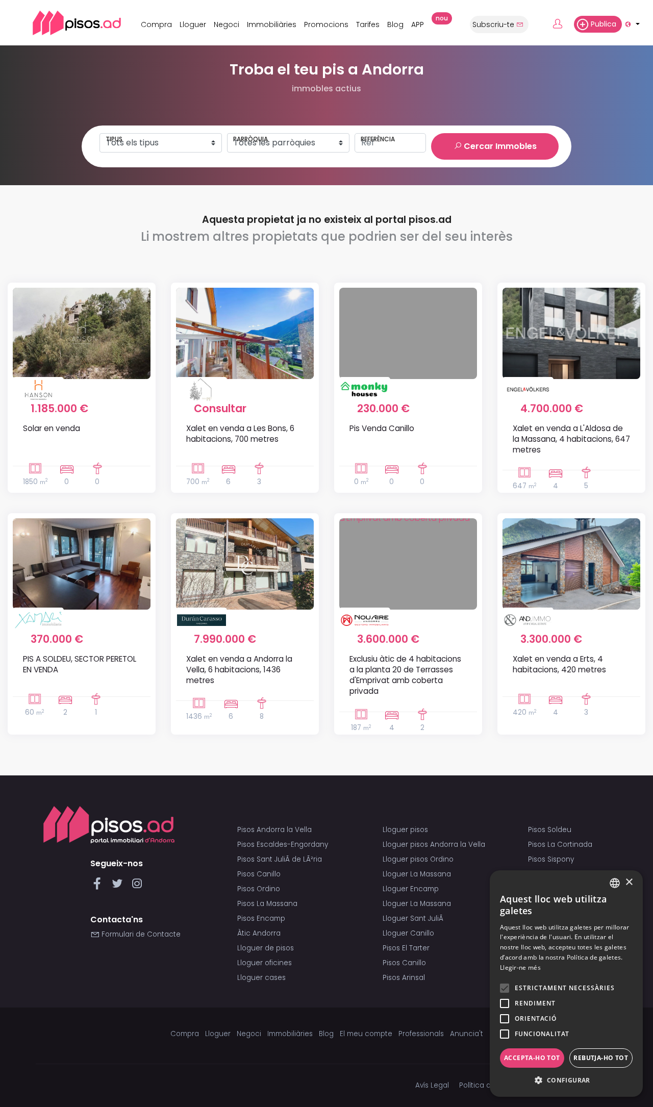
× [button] (629, 882)
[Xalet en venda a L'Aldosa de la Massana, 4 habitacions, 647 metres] (571, 333)
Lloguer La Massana (417, 874)
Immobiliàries (271, 24)
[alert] (566, 983)
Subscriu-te (494, 24)
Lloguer (193, 24)
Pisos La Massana (267, 904)
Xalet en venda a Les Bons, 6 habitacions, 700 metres (240, 433)
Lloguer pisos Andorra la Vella (434, 844)
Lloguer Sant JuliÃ (414, 918)
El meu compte (366, 1034)
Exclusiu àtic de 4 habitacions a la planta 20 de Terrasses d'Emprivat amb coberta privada (405, 675)
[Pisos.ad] (108, 824)
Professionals (421, 1034)
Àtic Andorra (259, 933)
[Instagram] (137, 886)
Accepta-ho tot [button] (532, 1057)
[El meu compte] (562, 24)
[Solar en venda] (81, 333)
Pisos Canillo (259, 874)
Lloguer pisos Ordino (418, 859)
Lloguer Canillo (408, 933)
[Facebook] (99, 886)
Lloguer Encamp (411, 889)
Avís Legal (432, 1085)
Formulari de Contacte (140, 934)
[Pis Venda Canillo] (408, 333)
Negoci (226, 24)
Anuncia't (466, 1034)
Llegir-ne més (520, 967)
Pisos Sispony (551, 859)
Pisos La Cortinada (560, 844)
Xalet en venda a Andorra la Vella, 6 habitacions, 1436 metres (239, 669)
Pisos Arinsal (404, 978)
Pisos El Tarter (406, 948)
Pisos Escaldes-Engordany (282, 844)
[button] (566, 1080)
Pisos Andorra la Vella (274, 830)
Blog (395, 24)
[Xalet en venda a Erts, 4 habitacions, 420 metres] (571, 563)
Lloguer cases (261, 978)
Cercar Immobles (499, 146)
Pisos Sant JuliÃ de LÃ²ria (279, 859)
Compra (156, 24)
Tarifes (368, 24)
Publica (603, 24)
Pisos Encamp (261, 918)
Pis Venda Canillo (381, 428)
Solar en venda (51, 428)
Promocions (326, 24)
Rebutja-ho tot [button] (600, 1057)
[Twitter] (119, 886)
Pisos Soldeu (549, 830)
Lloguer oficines (264, 963)
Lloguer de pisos (265, 948)
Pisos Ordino (258, 889)
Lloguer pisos (405, 830)
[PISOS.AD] (65, 22)
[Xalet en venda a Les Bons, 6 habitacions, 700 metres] (245, 333)
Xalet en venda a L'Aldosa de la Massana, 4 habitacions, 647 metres (571, 439)
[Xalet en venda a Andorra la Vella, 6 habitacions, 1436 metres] (245, 563)
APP (420, 23)
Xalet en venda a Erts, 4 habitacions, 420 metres (559, 664)
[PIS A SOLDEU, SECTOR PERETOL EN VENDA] (81, 563)
